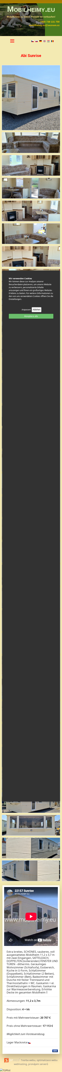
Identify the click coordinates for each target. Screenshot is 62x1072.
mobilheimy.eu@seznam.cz (44, 25)
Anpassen (26, 309)
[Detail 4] (31, 210)
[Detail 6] (31, 256)
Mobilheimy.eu (31, 9)
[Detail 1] (31, 142)
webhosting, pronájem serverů (31, 1064)
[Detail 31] (31, 824)
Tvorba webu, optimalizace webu (39, 1060)
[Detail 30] (31, 802)
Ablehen (36, 309)
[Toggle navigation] (12, 41)
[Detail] (31, 97)
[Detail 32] (31, 847)
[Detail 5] (31, 233)
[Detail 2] (31, 165)
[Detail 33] (31, 870)
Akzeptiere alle (31, 316)
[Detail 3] (31, 187)
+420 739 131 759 (50, 21)
